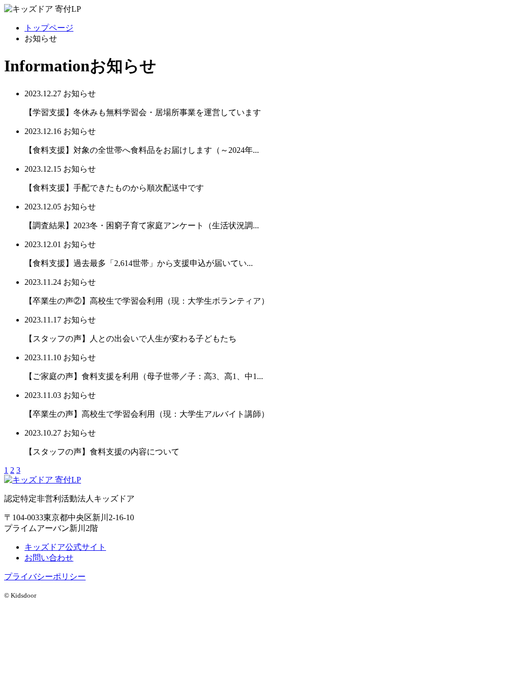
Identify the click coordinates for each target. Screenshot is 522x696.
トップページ (48, 27)
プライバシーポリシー (45, 576)
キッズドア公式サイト (65, 547)
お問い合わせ (48, 557)
